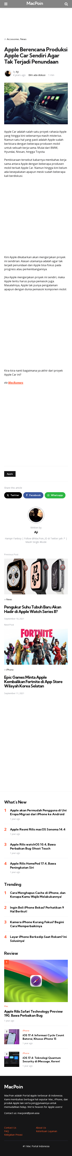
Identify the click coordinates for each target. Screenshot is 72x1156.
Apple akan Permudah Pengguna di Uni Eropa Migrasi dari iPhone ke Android (38, 812)
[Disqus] (36, 745)
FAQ (6, 1131)
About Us (41, 1127)
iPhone (10, 669)
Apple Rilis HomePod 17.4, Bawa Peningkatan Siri (33, 865)
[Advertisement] (36, 20)
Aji (17, 71)
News (23, 39)
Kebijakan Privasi (13, 1134)
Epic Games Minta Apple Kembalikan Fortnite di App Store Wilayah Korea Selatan (33, 682)
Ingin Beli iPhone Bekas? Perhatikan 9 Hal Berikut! (37, 909)
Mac (6, 1006)
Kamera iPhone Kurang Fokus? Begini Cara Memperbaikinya (37, 924)
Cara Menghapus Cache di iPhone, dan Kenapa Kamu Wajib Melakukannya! (37, 895)
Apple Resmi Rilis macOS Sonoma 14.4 (37, 829)
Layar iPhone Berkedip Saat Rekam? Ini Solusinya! (38, 939)
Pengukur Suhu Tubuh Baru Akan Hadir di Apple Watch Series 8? (32, 609)
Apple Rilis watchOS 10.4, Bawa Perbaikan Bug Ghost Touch (33, 846)
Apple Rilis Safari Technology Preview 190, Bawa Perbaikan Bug (33, 1013)
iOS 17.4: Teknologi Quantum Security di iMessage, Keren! (42, 1059)
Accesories (13, 39)
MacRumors (15, 382)
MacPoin (34, 3)
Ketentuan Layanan (46, 1131)
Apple (10, 474)
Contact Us (10, 1127)
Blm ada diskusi (36, 75)
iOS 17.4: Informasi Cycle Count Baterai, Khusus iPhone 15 (43, 1037)
